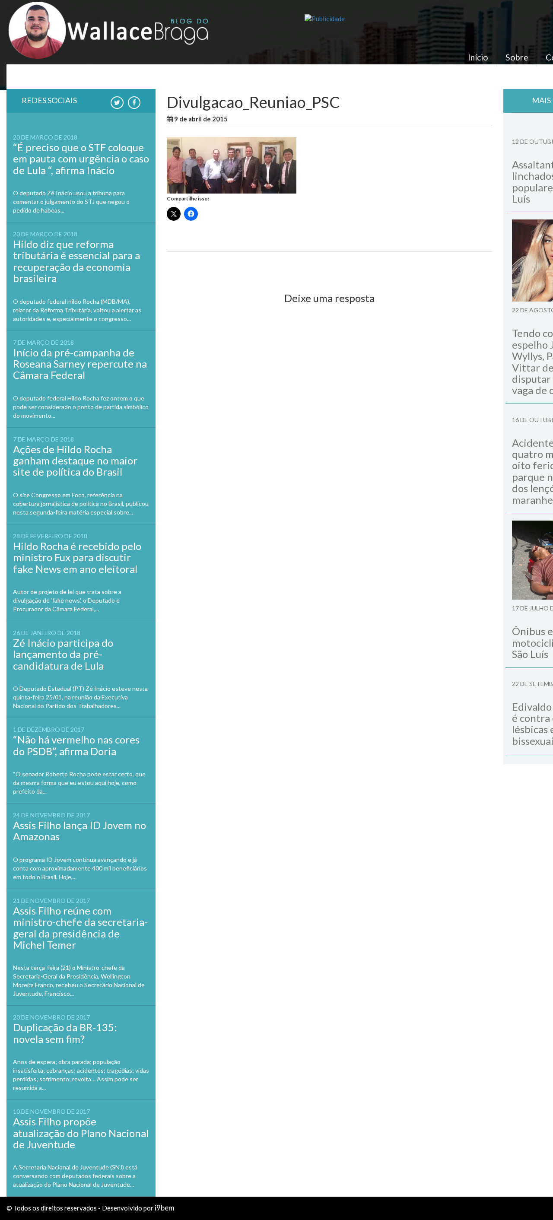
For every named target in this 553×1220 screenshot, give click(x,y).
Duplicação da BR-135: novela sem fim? (65, 1033)
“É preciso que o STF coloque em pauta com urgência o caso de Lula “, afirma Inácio (81, 158)
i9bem (165, 1208)
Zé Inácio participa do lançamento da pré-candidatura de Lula (63, 654)
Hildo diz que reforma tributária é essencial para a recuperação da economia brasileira (76, 261)
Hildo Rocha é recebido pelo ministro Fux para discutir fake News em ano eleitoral (77, 557)
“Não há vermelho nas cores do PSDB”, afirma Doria (76, 745)
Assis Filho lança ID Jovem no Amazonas (79, 830)
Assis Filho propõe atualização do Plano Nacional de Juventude (81, 1132)
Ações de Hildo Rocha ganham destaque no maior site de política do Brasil (75, 460)
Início (478, 57)
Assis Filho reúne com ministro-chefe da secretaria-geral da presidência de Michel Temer (80, 927)
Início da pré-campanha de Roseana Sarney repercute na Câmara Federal (80, 363)
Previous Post (195, 266)
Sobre (516, 57)
